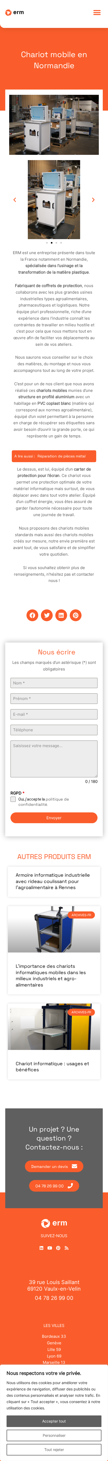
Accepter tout (54, 1421)
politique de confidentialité (43, 802)
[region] (54, 1413)
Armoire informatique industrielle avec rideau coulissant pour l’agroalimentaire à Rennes (53, 881)
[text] (54, 666)
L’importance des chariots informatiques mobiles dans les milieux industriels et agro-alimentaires (51, 975)
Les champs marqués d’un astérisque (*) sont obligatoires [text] (54, 666)
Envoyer (54, 817)
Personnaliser (54, 1435)
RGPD (17, 793)
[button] (97, 12)
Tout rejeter (54, 1449)
